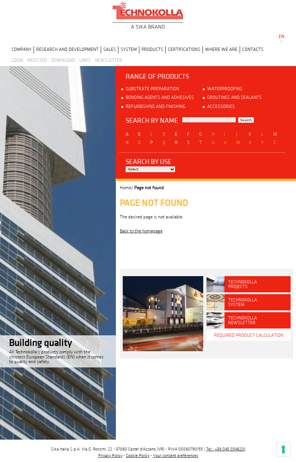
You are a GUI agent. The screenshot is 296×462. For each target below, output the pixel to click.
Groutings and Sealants (234, 97)
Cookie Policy (137, 455)
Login (17, 60)
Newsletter (108, 60)
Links (85, 60)
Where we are (221, 49)
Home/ (126, 188)
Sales (109, 49)
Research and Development (67, 49)
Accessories (221, 106)
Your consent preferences (175, 455)
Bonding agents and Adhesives (160, 97)
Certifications (184, 49)
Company (21, 49)
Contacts (253, 49)
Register (37, 60)
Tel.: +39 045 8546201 (225, 449)
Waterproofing (224, 89)
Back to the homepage (141, 231)
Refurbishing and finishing (155, 106)
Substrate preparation (152, 89)
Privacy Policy (110, 455)
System (129, 49)
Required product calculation (248, 335)
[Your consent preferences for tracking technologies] (283, 449)
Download (63, 60)
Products (152, 49)
